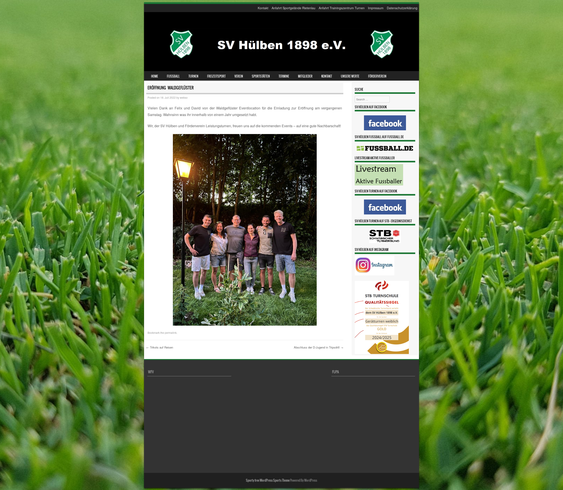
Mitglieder (305, 76)
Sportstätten (261, 76)
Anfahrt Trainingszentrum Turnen (342, 8)
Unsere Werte (350, 76)
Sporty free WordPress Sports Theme (268, 480)
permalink (171, 332)
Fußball (173, 76)
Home (154, 76)
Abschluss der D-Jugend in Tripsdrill (318, 347)
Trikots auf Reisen (159, 347)
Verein (238, 76)
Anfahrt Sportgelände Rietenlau (293, 8)
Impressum (376, 8)
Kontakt (263, 8)
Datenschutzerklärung (402, 8)
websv (184, 97)
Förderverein (377, 76)
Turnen (193, 76)
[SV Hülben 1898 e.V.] (281, 64)
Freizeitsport (216, 76)
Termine (284, 76)
